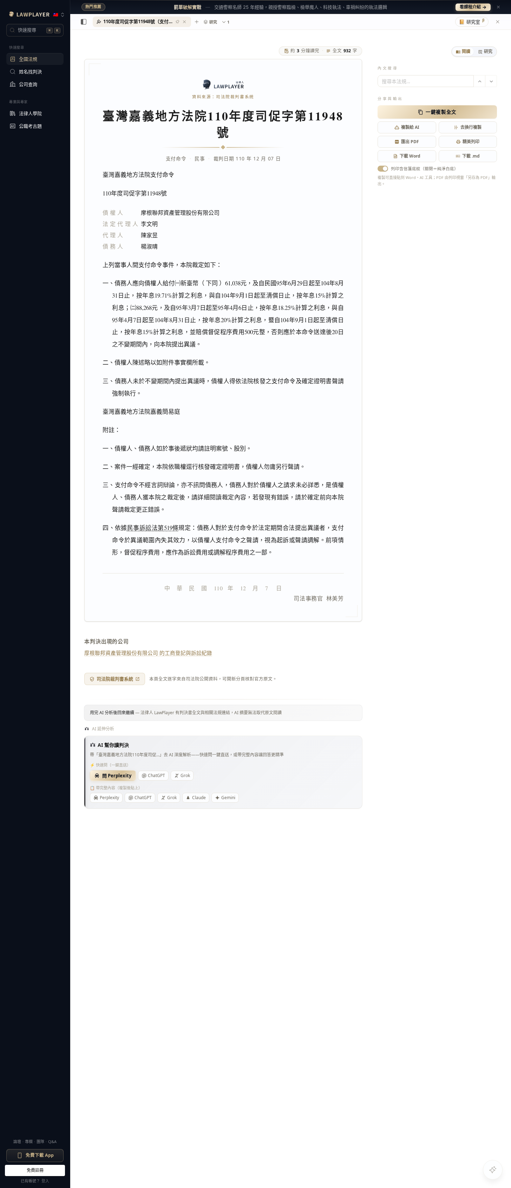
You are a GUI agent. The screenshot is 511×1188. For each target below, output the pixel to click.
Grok (185, 775)
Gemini (228, 798)
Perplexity (109, 798)
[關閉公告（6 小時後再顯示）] (498, 7)
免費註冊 (35, 1170)
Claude (199, 798)
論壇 (17, 1141)
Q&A (52, 1141)
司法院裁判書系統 (115, 679)
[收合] (84, 22)
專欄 (29, 1141)
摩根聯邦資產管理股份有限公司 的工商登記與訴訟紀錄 (148, 652)
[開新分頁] (196, 22)
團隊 (40, 1141)
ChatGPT (156, 775)
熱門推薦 (93, 6)
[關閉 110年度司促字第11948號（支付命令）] (184, 22)
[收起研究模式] (498, 22)
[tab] (463, 51)
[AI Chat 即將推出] (493, 1170)
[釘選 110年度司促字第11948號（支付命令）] (177, 22)
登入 (45, 1180)
